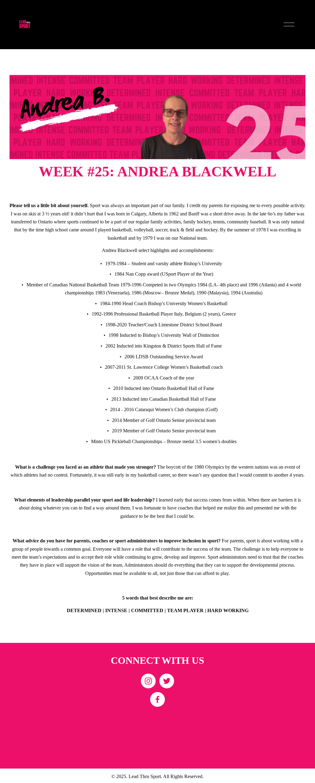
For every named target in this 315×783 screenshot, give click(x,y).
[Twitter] (166, 681)
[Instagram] (148, 681)
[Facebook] (157, 699)
